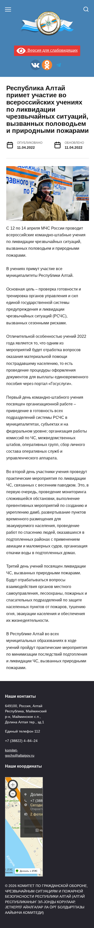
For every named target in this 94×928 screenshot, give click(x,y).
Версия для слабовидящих (52, 50)
